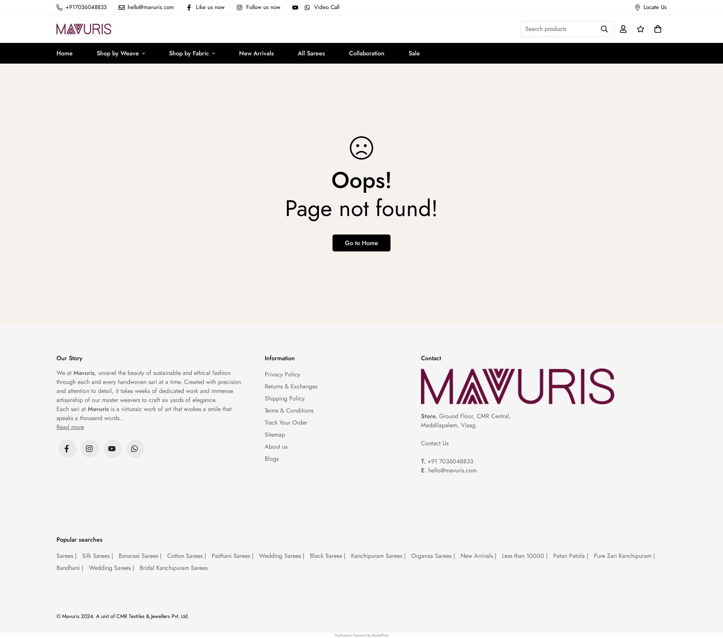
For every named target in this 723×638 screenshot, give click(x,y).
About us (276, 446)
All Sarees (311, 53)
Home (64, 53)
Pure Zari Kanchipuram (624, 555)
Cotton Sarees (186, 555)
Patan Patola (570, 555)
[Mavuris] (83, 29)
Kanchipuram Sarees (378, 555)
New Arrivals (256, 53)
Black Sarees (327, 555)
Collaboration (366, 53)
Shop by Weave (118, 53)
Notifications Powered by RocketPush (362, 635)
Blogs (272, 458)
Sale (414, 53)
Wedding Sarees (281, 555)
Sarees (66, 555)
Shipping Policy (285, 398)
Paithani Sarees (232, 555)
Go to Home (361, 243)
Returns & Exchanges (291, 386)
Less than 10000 (525, 555)
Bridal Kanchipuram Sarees (173, 567)
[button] (656, 29)
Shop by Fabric (189, 53)
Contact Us (434, 443)
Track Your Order (286, 422)
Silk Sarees (97, 555)
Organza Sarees (433, 555)
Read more (70, 427)
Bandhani (69, 567)
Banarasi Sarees (140, 555)
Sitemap (275, 434)
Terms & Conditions (289, 410)
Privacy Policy (282, 374)
